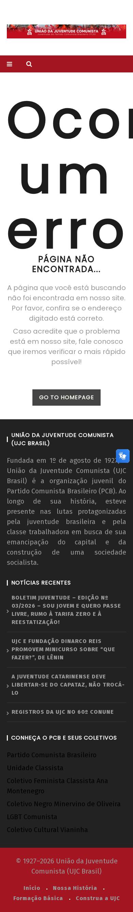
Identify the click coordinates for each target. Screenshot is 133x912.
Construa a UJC (98, 898)
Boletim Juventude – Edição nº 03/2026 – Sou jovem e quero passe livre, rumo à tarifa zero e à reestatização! (66, 609)
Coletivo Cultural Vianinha (47, 830)
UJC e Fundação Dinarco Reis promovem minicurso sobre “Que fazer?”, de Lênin (63, 649)
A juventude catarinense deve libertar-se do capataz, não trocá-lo (68, 684)
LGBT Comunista (32, 817)
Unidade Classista (35, 768)
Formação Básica (38, 898)
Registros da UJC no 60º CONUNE (63, 712)
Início (32, 888)
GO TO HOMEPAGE (66, 397)
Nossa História (75, 888)
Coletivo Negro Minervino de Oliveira (64, 804)
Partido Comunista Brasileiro (52, 755)
